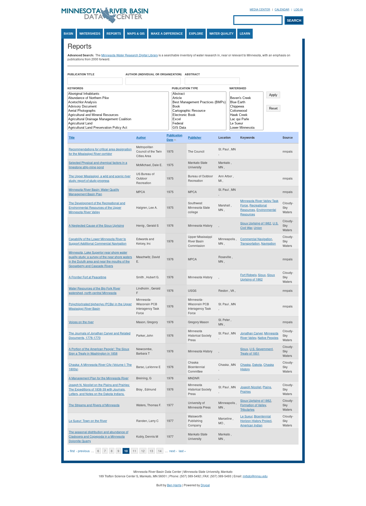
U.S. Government (261, 349)
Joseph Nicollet (250, 387)
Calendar (282, 9)
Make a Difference (167, 33)
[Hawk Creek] (246, 115)
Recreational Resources (253, 207)
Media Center (260, 9)
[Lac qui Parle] (246, 119)
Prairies (245, 391)
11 (134, 451)
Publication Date (174, 137)
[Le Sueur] (246, 123)
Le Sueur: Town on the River (88, 420)
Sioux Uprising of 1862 (255, 223)
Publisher (194, 137)
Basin (68, 33)
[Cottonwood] (246, 111)
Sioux (262, 275)
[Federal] (199, 123)
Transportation (250, 243)
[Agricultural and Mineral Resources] (118, 115)
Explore (196, 33)
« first (71, 451)
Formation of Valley (253, 405)
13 (151, 451)
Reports (114, 33)
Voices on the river (81, 322)
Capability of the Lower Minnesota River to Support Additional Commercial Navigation (97, 241)
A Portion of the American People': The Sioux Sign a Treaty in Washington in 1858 (99, 351)
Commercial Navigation (256, 239)
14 (160, 451)
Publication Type (185, 88)
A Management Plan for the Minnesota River (98, 378)
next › (173, 451)
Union (258, 227)
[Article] (199, 98)
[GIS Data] (199, 128)
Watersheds (89, 33)
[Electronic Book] (199, 115)
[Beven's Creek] (246, 98)
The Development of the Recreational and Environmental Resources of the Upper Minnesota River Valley (97, 207)
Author (141, 137)
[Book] (199, 106)
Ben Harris (174, 485)
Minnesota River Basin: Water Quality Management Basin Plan (94, 191)
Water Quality (221, 33)
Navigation (268, 243)
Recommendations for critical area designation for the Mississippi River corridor (100, 151)
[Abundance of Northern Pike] (118, 98)
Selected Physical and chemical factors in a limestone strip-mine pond (98, 164)
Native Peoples (268, 337)
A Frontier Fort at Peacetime (87, 277)
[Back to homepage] (104, 22)
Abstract (192, 74)
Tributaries (247, 409)
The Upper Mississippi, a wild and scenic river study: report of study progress (99, 178)
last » (182, 451)
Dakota (257, 364)
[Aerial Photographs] (118, 111)
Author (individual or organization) (153, 74)
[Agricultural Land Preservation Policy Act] (118, 128)
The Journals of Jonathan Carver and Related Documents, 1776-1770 (99, 335)
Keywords (75, 88)
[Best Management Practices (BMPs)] (199, 102)
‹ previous (83, 451)
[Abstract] (199, 94)
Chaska (245, 364)
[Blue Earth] (246, 102)
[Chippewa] (246, 106)
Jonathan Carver (251, 333)
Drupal (205, 485)
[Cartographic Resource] (199, 111)
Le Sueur (246, 416)
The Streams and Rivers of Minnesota (94, 405)
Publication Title (80, 74)
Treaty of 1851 (249, 353)
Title (72, 137)
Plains (267, 387)
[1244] (246, 94)
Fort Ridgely (248, 275)
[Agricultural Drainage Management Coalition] (118, 119)
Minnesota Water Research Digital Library (129, 55)
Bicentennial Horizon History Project (255, 418)
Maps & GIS (136, 33)
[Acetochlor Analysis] (118, 102)
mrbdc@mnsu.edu (255, 476)
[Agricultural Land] (118, 123)
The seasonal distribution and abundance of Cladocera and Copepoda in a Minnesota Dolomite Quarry (98, 436)
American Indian (251, 425)
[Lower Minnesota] (246, 128)
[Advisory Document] (118, 106)
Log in (298, 9)
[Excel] (199, 119)
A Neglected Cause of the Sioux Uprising (96, 225)
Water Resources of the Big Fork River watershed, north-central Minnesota (94, 290)
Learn (245, 33)
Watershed (237, 88)
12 (143, 451)
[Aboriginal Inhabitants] (118, 94)
